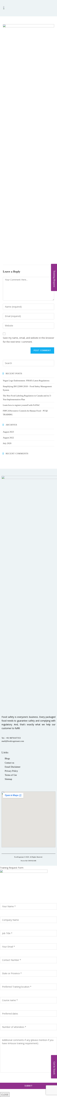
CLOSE (4, 1094)
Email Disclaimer (12, 767)
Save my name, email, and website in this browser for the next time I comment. (28, 339)
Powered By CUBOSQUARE (28, 860)
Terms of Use (11, 775)
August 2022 (8, 437)
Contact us (9, 763)
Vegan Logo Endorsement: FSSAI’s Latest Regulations (26, 380)
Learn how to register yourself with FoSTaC (21, 405)
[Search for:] (28, 362)
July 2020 (7, 443)
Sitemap (8, 779)
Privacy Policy (11, 771)
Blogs (7, 758)
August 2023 (8, 432)
